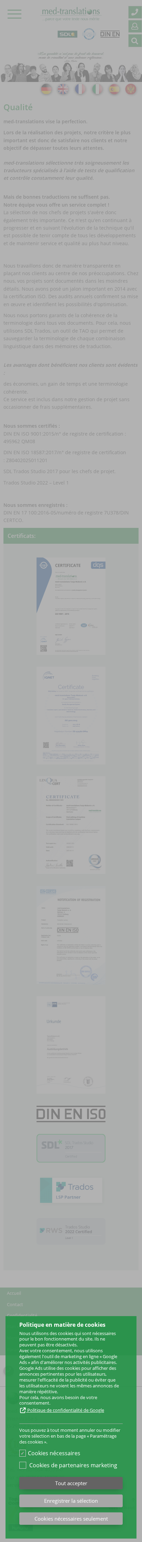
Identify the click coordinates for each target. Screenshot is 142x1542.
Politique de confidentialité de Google (65, 1410)
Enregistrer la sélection (71, 1500)
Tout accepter (71, 1483)
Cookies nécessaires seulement (71, 1518)
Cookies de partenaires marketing (73, 1465)
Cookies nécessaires (54, 1453)
